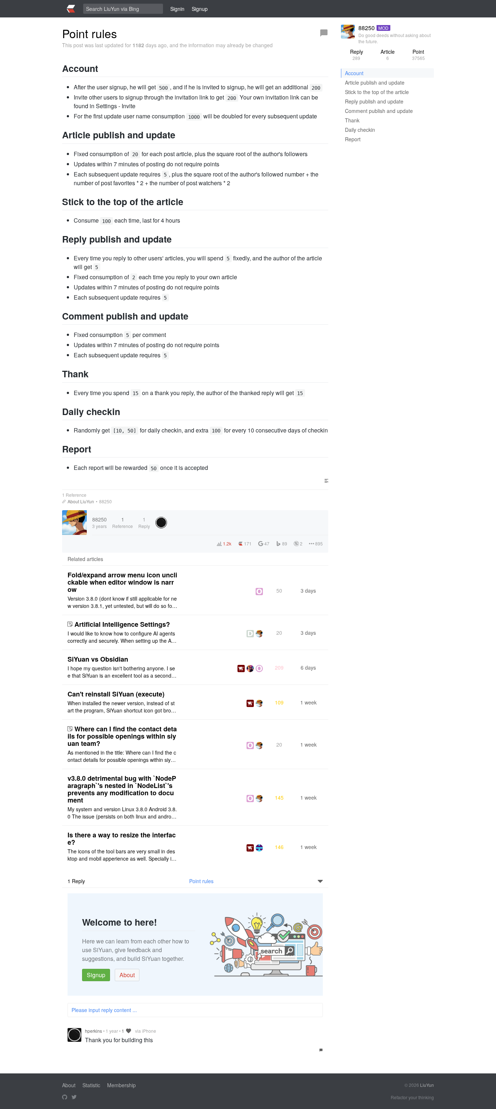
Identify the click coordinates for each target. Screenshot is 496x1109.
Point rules (201, 881)
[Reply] (324, 33)
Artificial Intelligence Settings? (122, 624)
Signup (96, 975)
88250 (105, 501)
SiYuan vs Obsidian (98, 659)
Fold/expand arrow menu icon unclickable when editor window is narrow (122, 582)
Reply (356, 54)
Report (353, 139)
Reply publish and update (374, 101)
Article (388, 54)
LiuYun (427, 1085)
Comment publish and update (379, 110)
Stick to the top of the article (377, 92)
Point (418, 54)
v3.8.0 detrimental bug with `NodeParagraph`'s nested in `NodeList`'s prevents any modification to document (122, 789)
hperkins (93, 1031)
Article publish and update (374, 82)
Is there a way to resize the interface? (122, 838)
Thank (352, 120)
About (127, 975)
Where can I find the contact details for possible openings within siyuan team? (122, 736)
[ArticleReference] (64, 501)
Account (354, 73)
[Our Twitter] (74, 1097)
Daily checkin (360, 129)
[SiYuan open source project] (64, 1097)
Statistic (91, 1085)
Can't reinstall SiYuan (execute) (116, 694)
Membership (121, 1085)
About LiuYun (81, 501)
